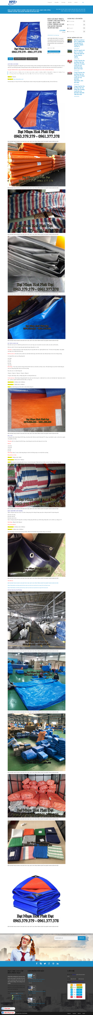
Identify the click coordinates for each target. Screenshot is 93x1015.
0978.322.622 (81, 978)
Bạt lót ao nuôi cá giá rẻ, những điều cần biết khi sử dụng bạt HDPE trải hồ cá (79, 43)
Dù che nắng (71, 21)
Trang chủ (50, 2)
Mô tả (10, 58)
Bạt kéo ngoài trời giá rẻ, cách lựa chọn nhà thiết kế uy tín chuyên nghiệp (79, 53)
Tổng (74, 996)
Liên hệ (75, 2)
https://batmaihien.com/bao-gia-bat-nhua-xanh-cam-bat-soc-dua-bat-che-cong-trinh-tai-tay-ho (28, 587)
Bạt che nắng (71, 31)
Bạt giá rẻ (71, 28)
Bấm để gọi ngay (9, 1012)
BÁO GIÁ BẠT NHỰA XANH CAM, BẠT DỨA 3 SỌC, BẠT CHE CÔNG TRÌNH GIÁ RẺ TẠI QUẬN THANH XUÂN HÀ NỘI (33, 583)
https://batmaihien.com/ (18, 79)
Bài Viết (69, 2)
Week (74, 989)
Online (74, 984)
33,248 (79, 996)
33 (79, 987)
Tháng (75, 992)
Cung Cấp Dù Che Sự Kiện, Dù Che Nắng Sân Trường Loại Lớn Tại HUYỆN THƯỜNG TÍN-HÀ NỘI (79, 77)
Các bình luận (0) (32, 58)
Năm (74, 994)
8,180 (79, 994)
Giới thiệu (63, 2)
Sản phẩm (56, 2)
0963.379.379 (13, 993)
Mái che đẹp (71, 24)
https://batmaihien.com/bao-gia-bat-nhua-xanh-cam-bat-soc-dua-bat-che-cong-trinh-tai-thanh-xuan (29, 585)
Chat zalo (7, 1008)
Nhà (57, 9)
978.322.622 (20, 993)
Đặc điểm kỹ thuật (20, 58)
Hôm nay (74, 987)
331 (79, 992)
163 (79, 989)
